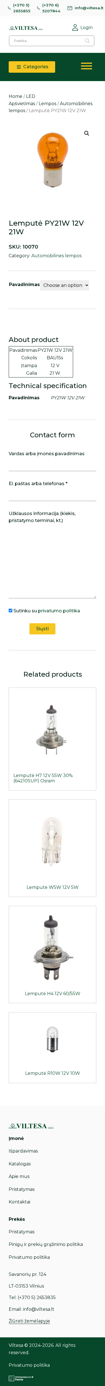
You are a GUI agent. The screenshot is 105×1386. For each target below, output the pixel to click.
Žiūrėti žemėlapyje (29, 1321)
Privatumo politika (29, 1257)
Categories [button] (35, 66)
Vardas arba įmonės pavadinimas (47, 453)
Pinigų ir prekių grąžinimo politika (46, 1244)
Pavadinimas (24, 284)
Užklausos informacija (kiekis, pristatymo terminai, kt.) (42, 517)
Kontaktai (19, 1202)
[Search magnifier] (87, 41)
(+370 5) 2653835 (21, 8)
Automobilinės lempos (56, 255)
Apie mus (19, 1176)
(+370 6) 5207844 (51, 8)
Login (86, 27)
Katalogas (20, 1164)
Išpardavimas (23, 1151)
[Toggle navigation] (86, 67)
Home (15, 96)
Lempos (47, 103)
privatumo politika (59, 610)
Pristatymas (21, 1189)
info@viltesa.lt (89, 8)
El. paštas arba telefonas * (38, 483)
